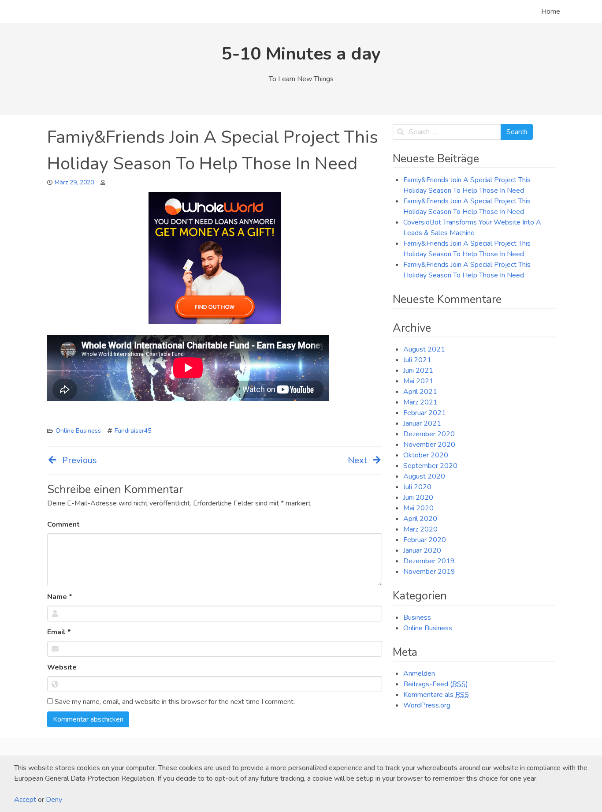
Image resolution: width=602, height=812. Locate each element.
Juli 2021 (417, 360)
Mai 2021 (418, 381)
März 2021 (420, 402)
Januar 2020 (422, 550)
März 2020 (420, 529)
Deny (54, 800)
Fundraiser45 (133, 431)
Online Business (78, 431)
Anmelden (419, 673)
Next (357, 460)
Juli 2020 (417, 487)
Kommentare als (436, 695)
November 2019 (429, 571)
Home (550, 11)
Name (59, 597)
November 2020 (429, 444)
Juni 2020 (418, 497)
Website (62, 667)
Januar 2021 (422, 423)
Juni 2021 (418, 370)
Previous (79, 460)
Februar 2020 (424, 540)
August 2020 (424, 476)
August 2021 (424, 349)
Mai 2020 (418, 508)
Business (417, 617)
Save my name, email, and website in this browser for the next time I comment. (174, 701)
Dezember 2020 (429, 434)
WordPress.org (426, 705)
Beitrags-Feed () (435, 684)
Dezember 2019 (429, 561)
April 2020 (420, 519)
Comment (63, 524)
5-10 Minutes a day (301, 54)
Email (59, 632)
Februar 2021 (424, 413)
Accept (25, 800)
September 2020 (430, 466)
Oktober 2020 (425, 455)
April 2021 (420, 392)
